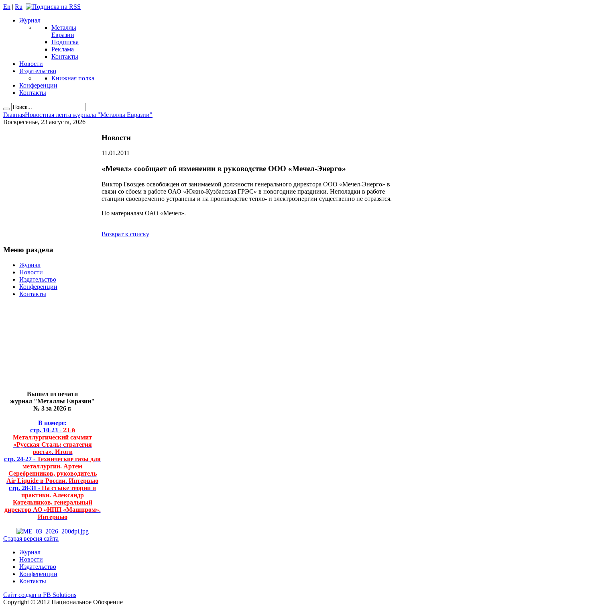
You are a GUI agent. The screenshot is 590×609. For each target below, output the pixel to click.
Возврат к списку (125, 234)
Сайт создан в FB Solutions (39, 594)
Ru (18, 6)
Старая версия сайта (31, 538)
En (6, 6)
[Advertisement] (46, 347)
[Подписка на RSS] (53, 6)
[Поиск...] (6, 109)
